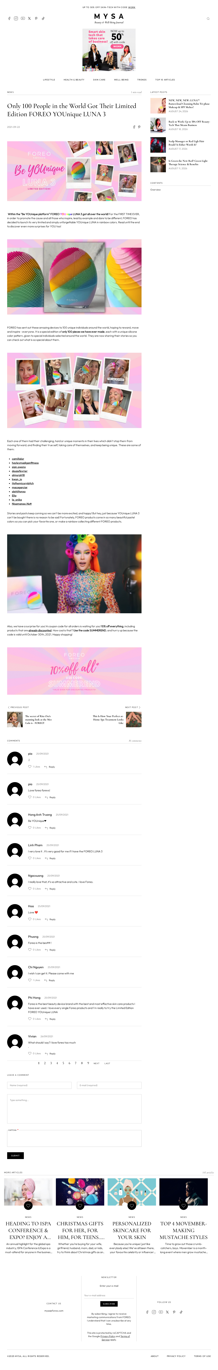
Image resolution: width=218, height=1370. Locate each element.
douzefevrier (20, 471)
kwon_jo (17, 479)
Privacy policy (176, 1356)
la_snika (17, 499)
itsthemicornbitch (23, 483)
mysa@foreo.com (53, 1310)
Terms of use (202, 1356)
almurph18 (18, 475)
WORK (132, 7)
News (10, 92)
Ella (14, 495)
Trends (142, 79)
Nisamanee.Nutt (22, 503)
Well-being (121, 79)
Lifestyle (49, 79)
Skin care (99, 79)
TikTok (43, 18)
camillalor (18, 458)
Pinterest (36, 18)
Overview (155, 189)
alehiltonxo (19, 491)
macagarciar (20, 487)
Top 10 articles (165, 79)
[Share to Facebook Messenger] (139, 127)
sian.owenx (19, 467)
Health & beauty (74, 79)
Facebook (9, 18)
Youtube (23, 18)
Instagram (16, 18)
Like (30, 766)
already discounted (39, 630)
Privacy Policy (107, 1336)
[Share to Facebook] (134, 127)
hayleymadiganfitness (25, 463)
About (155, 1356)
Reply (52, 766)
